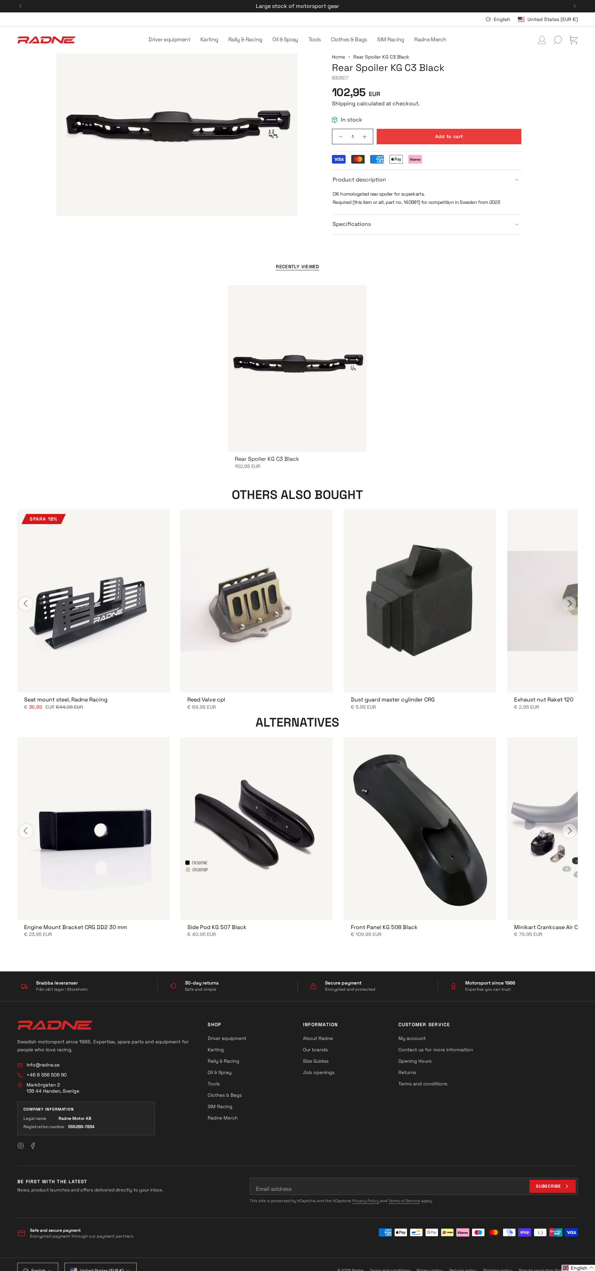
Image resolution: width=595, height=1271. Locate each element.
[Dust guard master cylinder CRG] (420, 601)
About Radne (318, 1038)
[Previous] (20, 6)
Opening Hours (414, 1061)
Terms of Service (404, 1200)
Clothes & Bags (225, 1095)
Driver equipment (227, 1038)
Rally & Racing (223, 1061)
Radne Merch (223, 1118)
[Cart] (574, 40)
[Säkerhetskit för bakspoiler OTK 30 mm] (93, 601)
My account (412, 1038)
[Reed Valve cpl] (256, 601)
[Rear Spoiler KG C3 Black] (297, 368)
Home (338, 57)
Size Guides (315, 1061)
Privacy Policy (365, 1200)
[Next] (575, 6)
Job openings (318, 1072)
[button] (169, 40)
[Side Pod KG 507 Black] (256, 828)
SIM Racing (220, 1106)
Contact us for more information (435, 1049)
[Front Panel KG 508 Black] (420, 828)
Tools (214, 1084)
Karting (216, 1049)
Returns (407, 1072)
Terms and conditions (422, 1084)
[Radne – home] (55, 1025)
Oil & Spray (219, 1072)
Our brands (315, 1049)
